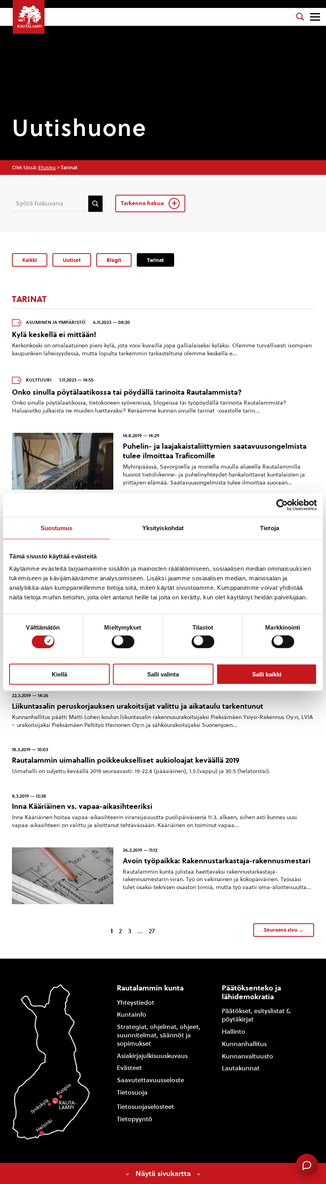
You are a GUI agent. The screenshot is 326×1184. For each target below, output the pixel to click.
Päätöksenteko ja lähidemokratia (251, 992)
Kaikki (29, 260)
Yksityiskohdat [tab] (163, 527)
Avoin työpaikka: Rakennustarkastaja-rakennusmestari (216, 861)
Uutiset (72, 260)
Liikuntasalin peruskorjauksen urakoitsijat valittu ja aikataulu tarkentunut (137, 706)
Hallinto (233, 1031)
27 (152, 931)
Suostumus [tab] (57, 527)
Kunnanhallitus (244, 1044)
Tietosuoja (132, 1092)
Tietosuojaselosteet (145, 1106)
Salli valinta (163, 673)
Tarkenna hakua (143, 203)
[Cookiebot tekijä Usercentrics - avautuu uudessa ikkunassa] (282, 505)
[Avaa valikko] (315, 17)
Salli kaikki (266, 673)
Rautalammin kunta (150, 988)
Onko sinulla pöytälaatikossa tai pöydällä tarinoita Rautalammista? (127, 392)
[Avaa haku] (300, 17)
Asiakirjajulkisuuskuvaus (152, 1056)
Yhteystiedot (135, 1002)
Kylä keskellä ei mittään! (54, 334)
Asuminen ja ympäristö (55, 322)
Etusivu (47, 168)
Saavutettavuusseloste (150, 1080)
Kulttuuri (39, 380)
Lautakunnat (241, 1068)
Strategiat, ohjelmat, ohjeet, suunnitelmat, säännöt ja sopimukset (158, 1035)
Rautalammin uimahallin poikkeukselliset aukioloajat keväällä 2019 (125, 760)
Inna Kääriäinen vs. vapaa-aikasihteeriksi (82, 806)
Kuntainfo (131, 1014)
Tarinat (155, 260)
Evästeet (129, 1068)
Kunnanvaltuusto (247, 1056)
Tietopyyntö (134, 1119)
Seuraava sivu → (284, 929)
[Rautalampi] (29, 17)
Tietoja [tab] (269, 527)
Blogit (114, 260)
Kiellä (59, 673)
